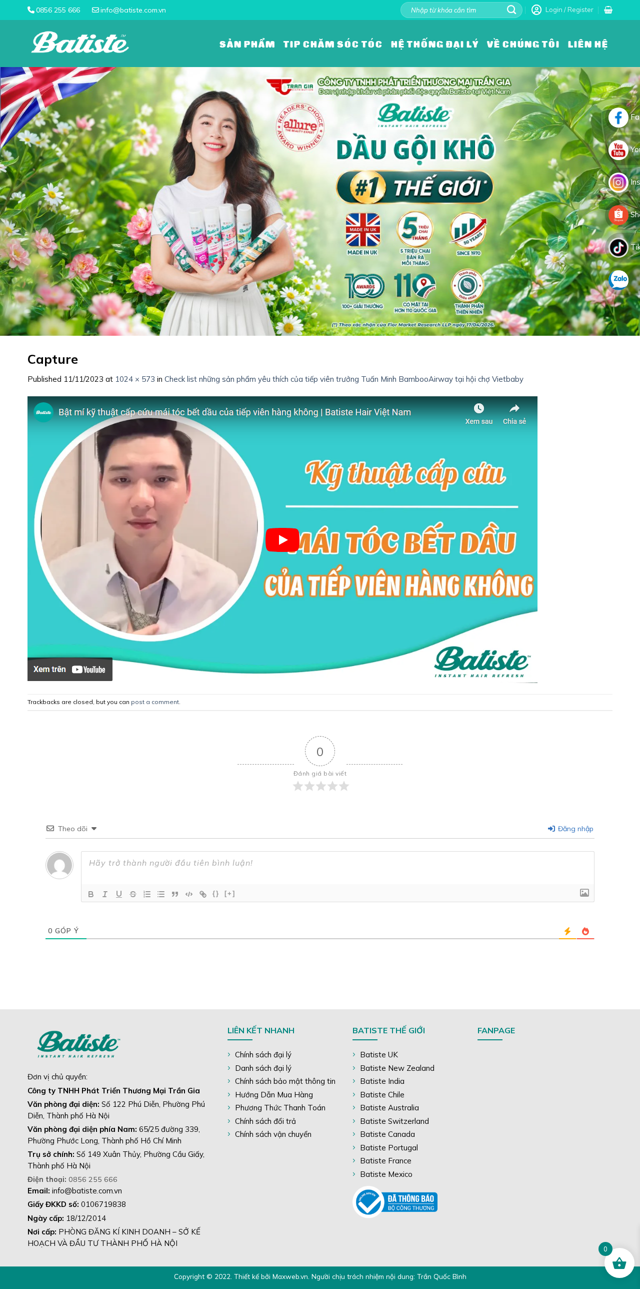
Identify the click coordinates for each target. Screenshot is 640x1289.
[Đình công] (133, 894)
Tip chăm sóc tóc (333, 44)
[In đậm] (91, 894)
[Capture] (284, 538)
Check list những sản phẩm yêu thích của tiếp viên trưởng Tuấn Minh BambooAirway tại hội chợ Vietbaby (344, 379)
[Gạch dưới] (119, 894)
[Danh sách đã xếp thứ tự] (147, 894)
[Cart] (608, 10)
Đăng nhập (575, 828)
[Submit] (512, 10)
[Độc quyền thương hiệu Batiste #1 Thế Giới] (80, 43)
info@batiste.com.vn (133, 10)
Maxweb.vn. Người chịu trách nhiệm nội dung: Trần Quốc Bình (369, 1276)
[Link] (203, 894)
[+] (230, 893)
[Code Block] (189, 894)
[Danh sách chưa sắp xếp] (161, 894)
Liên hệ (588, 44)
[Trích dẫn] (175, 894)
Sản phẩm (248, 44)
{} (216, 893)
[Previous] (25, 201)
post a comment (155, 702)
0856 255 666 (58, 10)
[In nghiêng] (105, 894)
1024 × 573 (135, 379)
